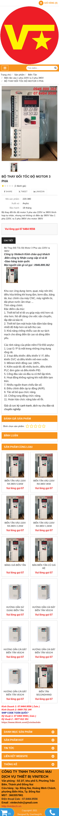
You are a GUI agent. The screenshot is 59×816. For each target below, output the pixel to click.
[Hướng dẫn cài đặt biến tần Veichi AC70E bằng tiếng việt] (15, 676)
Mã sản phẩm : (13, 199)
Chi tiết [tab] (8, 240)
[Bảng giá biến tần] (15, 550)
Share (8, 191)
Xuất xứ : (15, 203)
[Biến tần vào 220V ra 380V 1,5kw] (44, 508)
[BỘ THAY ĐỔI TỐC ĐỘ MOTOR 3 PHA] (29, 123)
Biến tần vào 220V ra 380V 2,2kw (15, 524)
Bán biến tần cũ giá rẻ (44, 566)
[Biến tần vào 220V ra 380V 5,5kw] (15, 465)
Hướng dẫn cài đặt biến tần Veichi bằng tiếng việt (15, 652)
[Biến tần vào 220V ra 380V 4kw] (44, 465)
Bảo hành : (15, 208)
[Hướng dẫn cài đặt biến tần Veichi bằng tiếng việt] (15, 634)
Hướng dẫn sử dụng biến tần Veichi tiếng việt (15, 610)
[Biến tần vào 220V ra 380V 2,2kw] (15, 508)
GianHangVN (36, 814)
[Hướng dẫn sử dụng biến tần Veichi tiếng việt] (15, 592)
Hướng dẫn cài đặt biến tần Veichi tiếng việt (43, 610)
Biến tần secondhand (44, 693)
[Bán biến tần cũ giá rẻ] (44, 550)
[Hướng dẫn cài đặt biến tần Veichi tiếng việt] (44, 592)
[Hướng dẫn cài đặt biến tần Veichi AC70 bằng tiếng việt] (44, 634)
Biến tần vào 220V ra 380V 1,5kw (43, 524)
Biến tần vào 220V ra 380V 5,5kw (15, 482)
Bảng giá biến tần (15, 565)
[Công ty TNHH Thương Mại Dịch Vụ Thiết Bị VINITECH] (29, 63)
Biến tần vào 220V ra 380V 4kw (43, 482)
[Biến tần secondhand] (44, 676)
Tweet (23, 191)
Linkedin (40, 191)
